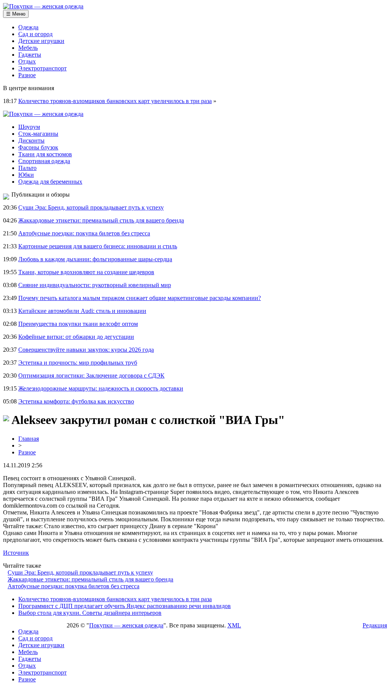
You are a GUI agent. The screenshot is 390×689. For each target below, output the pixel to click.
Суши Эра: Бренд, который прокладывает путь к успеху (91, 207)
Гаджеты (29, 54)
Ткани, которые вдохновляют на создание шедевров (86, 272)
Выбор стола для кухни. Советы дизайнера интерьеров (89, 613)
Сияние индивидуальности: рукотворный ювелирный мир (94, 285)
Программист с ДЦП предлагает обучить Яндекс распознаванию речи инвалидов (124, 606)
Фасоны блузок (38, 147)
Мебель (28, 47)
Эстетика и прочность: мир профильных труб (77, 362)
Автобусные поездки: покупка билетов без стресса (84, 233)
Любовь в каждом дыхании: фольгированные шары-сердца (95, 259)
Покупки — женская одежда (126, 625)
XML (234, 625)
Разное (27, 75)
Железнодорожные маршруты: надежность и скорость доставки (100, 388)
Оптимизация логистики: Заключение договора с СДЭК (91, 375)
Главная (28, 438)
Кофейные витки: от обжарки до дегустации (76, 336)
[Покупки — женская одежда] (43, 6)
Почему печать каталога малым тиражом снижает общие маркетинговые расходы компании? (139, 298)
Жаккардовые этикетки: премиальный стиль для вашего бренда (101, 220)
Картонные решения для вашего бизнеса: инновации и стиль (97, 246)
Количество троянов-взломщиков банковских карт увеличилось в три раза (115, 101)
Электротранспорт (42, 68)
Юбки (26, 174)
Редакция (375, 625)
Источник (16, 552)
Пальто (27, 168)
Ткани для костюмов (45, 154)
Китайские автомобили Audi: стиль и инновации (82, 311)
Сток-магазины (38, 133)
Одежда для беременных (50, 181)
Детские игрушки (41, 41)
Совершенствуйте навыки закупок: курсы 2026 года (86, 349)
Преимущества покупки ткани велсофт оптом (78, 324)
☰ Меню (16, 14)
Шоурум (29, 127)
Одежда (28, 27)
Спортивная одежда (44, 161)
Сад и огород (35, 34)
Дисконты (31, 140)
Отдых (27, 61)
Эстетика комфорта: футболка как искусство (76, 401)
